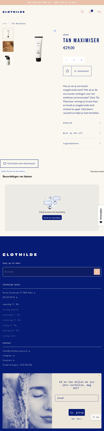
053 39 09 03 (9, 297)
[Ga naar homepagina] (40, 11)
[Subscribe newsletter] (97, 272)
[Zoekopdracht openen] (82, 11)
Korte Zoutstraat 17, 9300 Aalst (18, 292)
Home (5, 23)
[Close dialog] (99, 375)
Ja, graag (77, 412)
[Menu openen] (99, 11)
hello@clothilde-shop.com (15, 351)
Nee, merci (77, 419)
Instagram (7, 355)
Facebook (7, 360)
